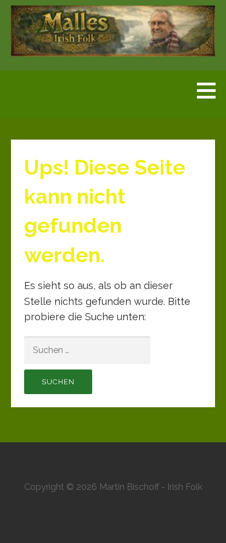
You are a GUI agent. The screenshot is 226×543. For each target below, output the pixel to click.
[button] (210, 90)
